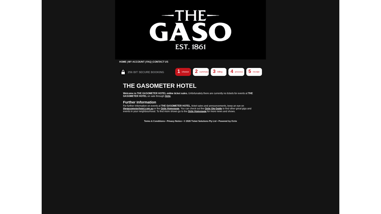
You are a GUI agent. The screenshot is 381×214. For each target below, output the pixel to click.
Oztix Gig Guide (213, 108)
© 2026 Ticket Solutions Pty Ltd (200, 121)
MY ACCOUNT (136, 61)
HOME (122, 61)
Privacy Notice (174, 121)
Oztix (168, 96)
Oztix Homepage (170, 108)
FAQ (148, 61)
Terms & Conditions (154, 121)
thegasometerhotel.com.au (138, 108)
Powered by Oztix (227, 121)
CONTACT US (160, 61)
